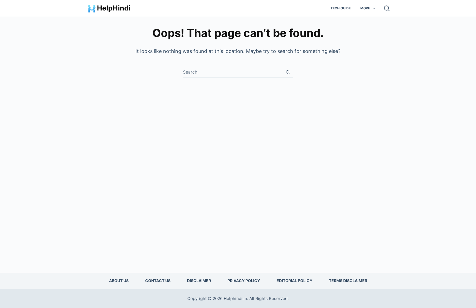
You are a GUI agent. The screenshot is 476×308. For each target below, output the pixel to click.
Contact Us (158, 280)
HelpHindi (114, 8)
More (365, 8)
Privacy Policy (244, 280)
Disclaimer (199, 280)
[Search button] (287, 72)
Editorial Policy (294, 280)
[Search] (387, 8)
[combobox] (232, 71)
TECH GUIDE (341, 8)
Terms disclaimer (348, 280)
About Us (119, 280)
